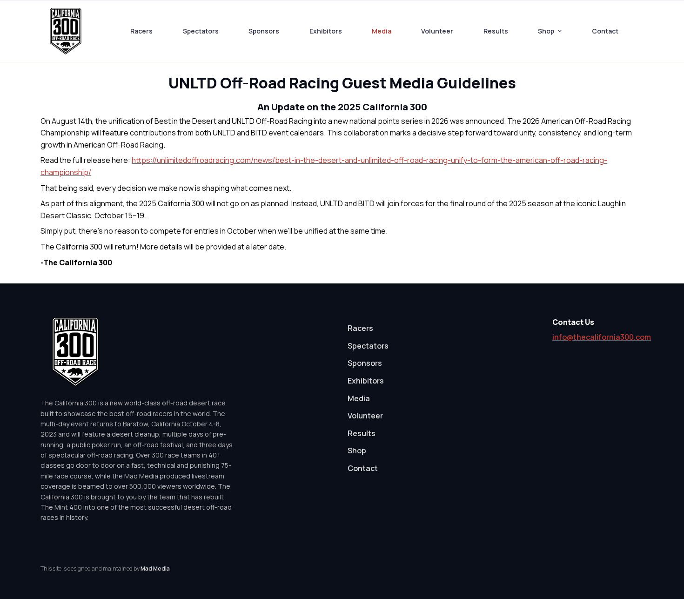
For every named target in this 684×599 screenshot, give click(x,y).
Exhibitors (325, 31)
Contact (605, 31)
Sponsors (263, 31)
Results (495, 31)
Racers (141, 31)
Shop (546, 31)
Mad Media (155, 568)
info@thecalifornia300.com (601, 337)
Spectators (201, 31)
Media (381, 31)
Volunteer (437, 31)
